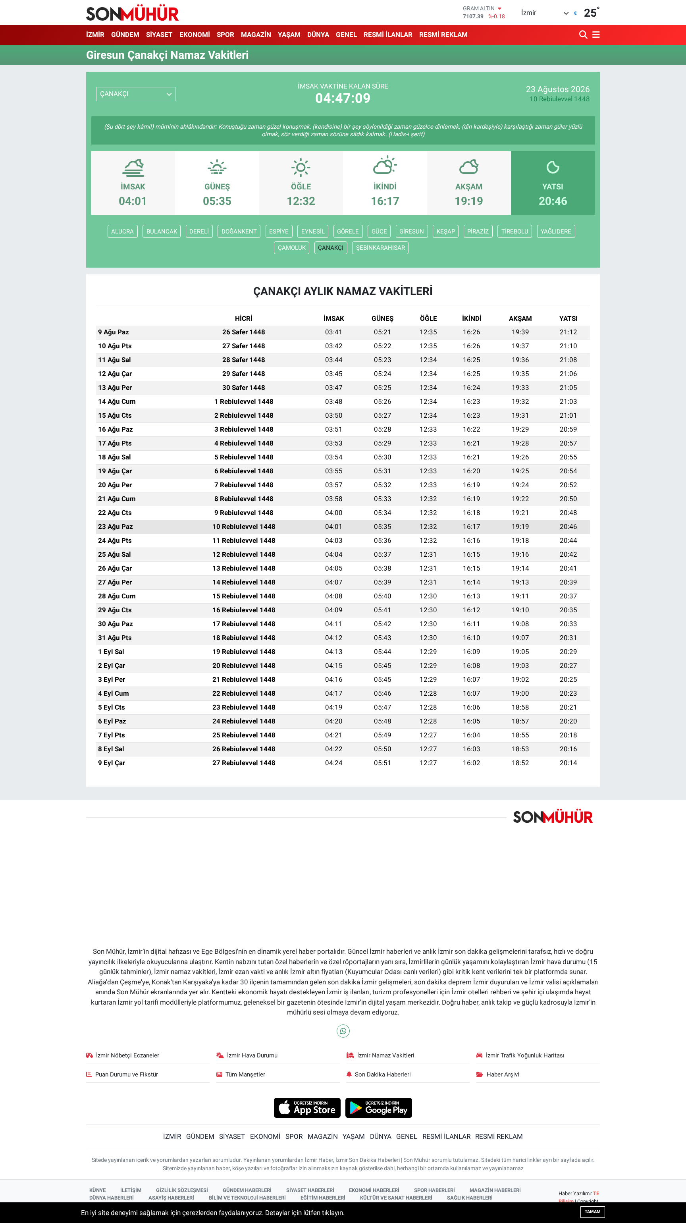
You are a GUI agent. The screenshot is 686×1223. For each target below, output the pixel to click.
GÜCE (379, 231)
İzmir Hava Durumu (252, 1055)
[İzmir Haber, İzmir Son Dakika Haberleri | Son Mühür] (132, 12)
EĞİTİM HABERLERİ (323, 1198)
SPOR (225, 35)
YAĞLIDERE (556, 231)
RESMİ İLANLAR (388, 35)
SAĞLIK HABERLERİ (470, 1198)
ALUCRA (122, 231)
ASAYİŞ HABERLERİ (171, 1198)
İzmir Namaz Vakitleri (385, 1055)
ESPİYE (279, 231)
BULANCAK (161, 231)
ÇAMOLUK (292, 247)
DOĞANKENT (239, 231)
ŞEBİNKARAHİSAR (380, 247)
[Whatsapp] (343, 1031)
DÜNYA (318, 35)
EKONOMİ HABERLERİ (374, 1190)
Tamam (593, 1211)
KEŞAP (446, 231)
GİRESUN (411, 231)
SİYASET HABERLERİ (310, 1190)
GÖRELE (348, 231)
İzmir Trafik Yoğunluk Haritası (525, 1055)
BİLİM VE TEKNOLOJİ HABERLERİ (247, 1198)
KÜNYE (97, 1190)
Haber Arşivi (503, 1074)
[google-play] (379, 1107)
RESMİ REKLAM (443, 35)
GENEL (346, 35)
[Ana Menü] (594, 35)
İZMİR (95, 35)
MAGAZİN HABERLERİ (495, 1190)
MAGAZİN (256, 35)
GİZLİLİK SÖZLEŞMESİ (182, 1190)
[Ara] (584, 35)
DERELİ (199, 231)
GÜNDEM (125, 35)
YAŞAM (289, 35)
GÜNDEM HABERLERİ (247, 1190)
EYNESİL (313, 231)
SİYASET (159, 35)
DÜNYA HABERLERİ (111, 1198)
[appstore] (307, 1107)
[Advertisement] (296, 877)
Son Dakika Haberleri (383, 1074)
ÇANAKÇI (330, 247)
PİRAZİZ (478, 231)
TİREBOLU (514, 231)
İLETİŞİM (130, 1190)
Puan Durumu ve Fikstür (126, 1074)
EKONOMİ (194, 35)
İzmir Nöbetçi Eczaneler (127, 1055)
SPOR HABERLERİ (434, 1190)
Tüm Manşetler (245, 1074)
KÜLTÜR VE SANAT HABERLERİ (396, 1198)
